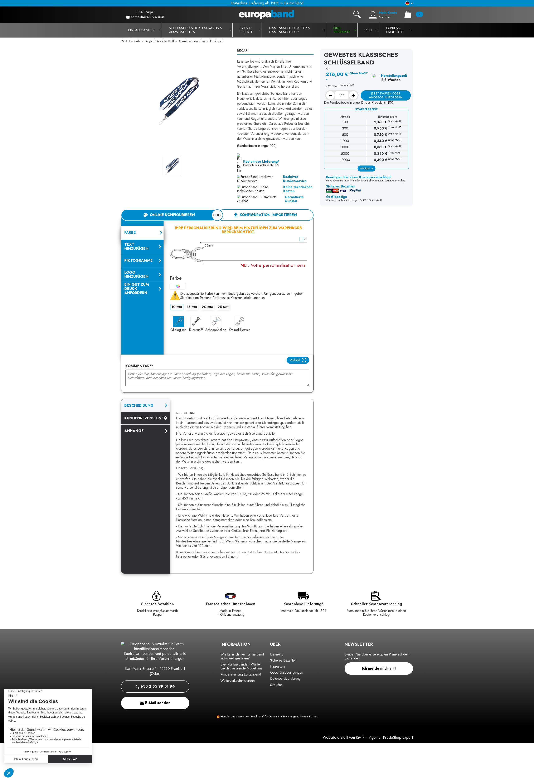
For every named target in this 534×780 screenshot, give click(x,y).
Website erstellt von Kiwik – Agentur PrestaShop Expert (368, 737)
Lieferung (276, 654)
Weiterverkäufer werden (237, 680)
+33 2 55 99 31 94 (157, 686)
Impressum (277, 666)
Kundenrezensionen (145, 418)
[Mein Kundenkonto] (373, 15)
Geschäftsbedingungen (286, 672)
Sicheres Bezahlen (283, 660)
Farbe (176, 278)
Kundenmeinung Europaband (240, 674)
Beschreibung (139, 405)
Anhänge (134, 431)
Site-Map (276, 684)
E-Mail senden (157, 703)
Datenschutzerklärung (285, 678)
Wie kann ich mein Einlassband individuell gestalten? (242, 656)
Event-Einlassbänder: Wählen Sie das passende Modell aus (241, 666)
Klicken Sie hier (308, 716)
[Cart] (407, 14)
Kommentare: (139, 366)
